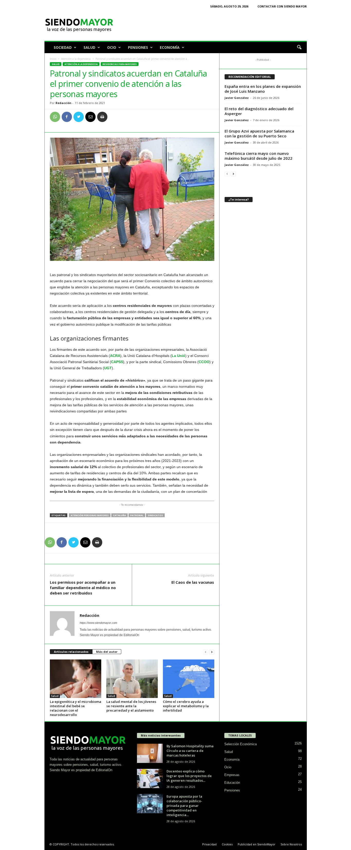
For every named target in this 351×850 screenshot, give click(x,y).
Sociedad (63, 47)
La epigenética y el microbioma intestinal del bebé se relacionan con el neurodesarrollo (75, 708)
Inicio (53, 59)
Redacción (63, 103)
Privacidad (209, 844)
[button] (299, 47)
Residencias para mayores (120, 64)
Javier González (237, 98)
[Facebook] (67, 117)
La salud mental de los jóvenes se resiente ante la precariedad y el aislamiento (131, 706)
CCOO (204, 362)
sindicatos (155, 515)
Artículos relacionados (71, 652)
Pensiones (138, 47)
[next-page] (211, 652)
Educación (232, 783)
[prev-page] (205, 652)
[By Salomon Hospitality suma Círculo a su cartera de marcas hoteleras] (150, 753)
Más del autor (106, 652)
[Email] (90, 117)
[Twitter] (78, 117)
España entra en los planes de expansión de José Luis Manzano (263, 89)
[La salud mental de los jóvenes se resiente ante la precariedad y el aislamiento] (132, 678)
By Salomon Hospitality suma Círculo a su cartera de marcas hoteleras (190, 751)
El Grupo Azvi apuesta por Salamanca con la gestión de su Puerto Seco (259, 133)
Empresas (231, 775)
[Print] (102, 117)
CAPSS (117, 362)
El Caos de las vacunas (192, 582)
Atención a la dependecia (76, 59)
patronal (136, 515)
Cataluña (119, 515)
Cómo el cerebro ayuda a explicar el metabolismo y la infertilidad (186, 706)
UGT (108, 368)
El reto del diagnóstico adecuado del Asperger (259, 111)
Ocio (111, 47)
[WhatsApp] (55, 117)
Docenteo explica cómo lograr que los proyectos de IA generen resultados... (189, 776)
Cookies (227, 844)
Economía (170, 47)
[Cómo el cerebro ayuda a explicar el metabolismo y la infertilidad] (188, 678)
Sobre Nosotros (291, 844)
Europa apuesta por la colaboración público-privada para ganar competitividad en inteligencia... (184, 805)
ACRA (115, 356)
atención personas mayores (90, 515)
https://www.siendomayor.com (98, 622)
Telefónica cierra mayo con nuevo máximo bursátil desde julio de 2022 (258, 156)
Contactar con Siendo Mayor (282, 6)
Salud (89, 47)
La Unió (178, 356)
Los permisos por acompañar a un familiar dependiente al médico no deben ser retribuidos (83, 588)
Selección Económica (240, 744)
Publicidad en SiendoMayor (256, 844)
